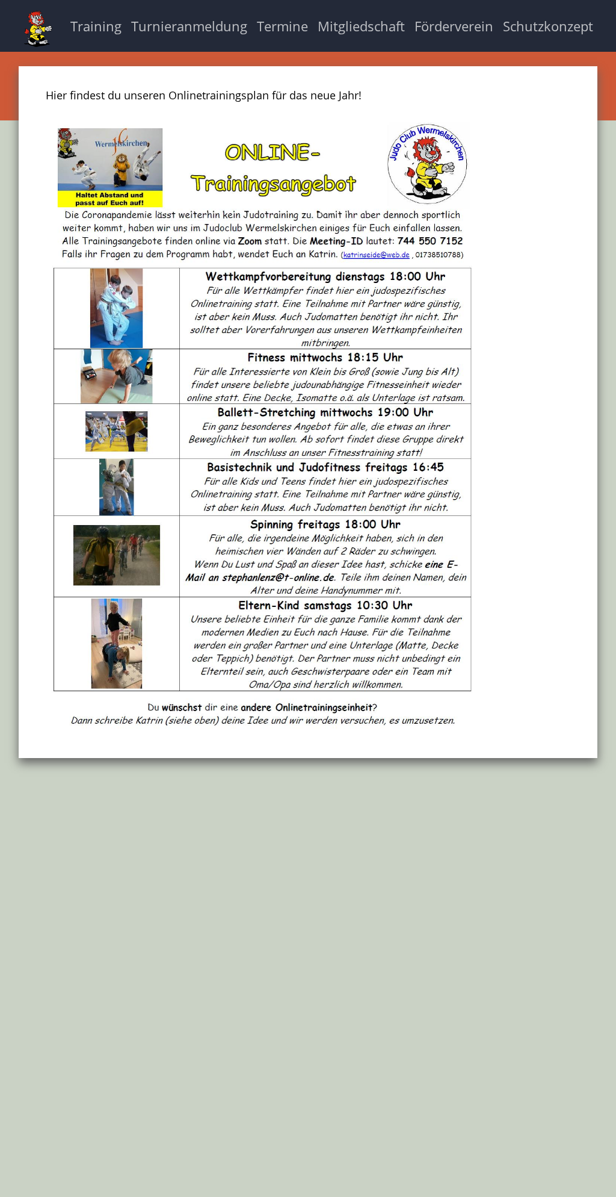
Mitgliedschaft (361, 26)
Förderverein (453, 26)
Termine (282, 26)
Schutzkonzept (548, 26)
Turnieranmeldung (189, 26)
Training (96, 26)
